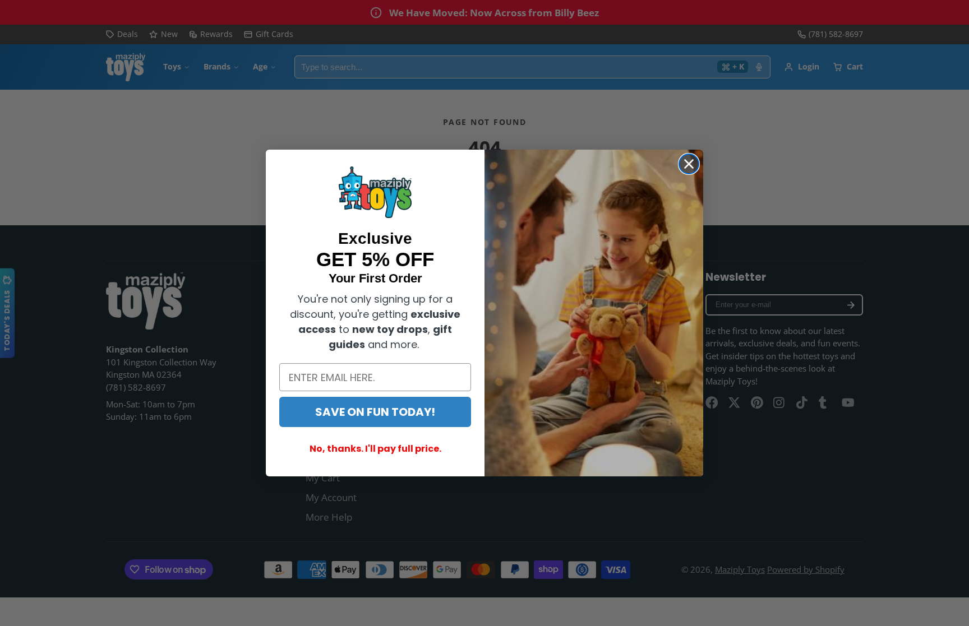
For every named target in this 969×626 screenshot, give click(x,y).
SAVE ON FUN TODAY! (375, 412)
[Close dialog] (689, 164)
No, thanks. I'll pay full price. (375, 448)
